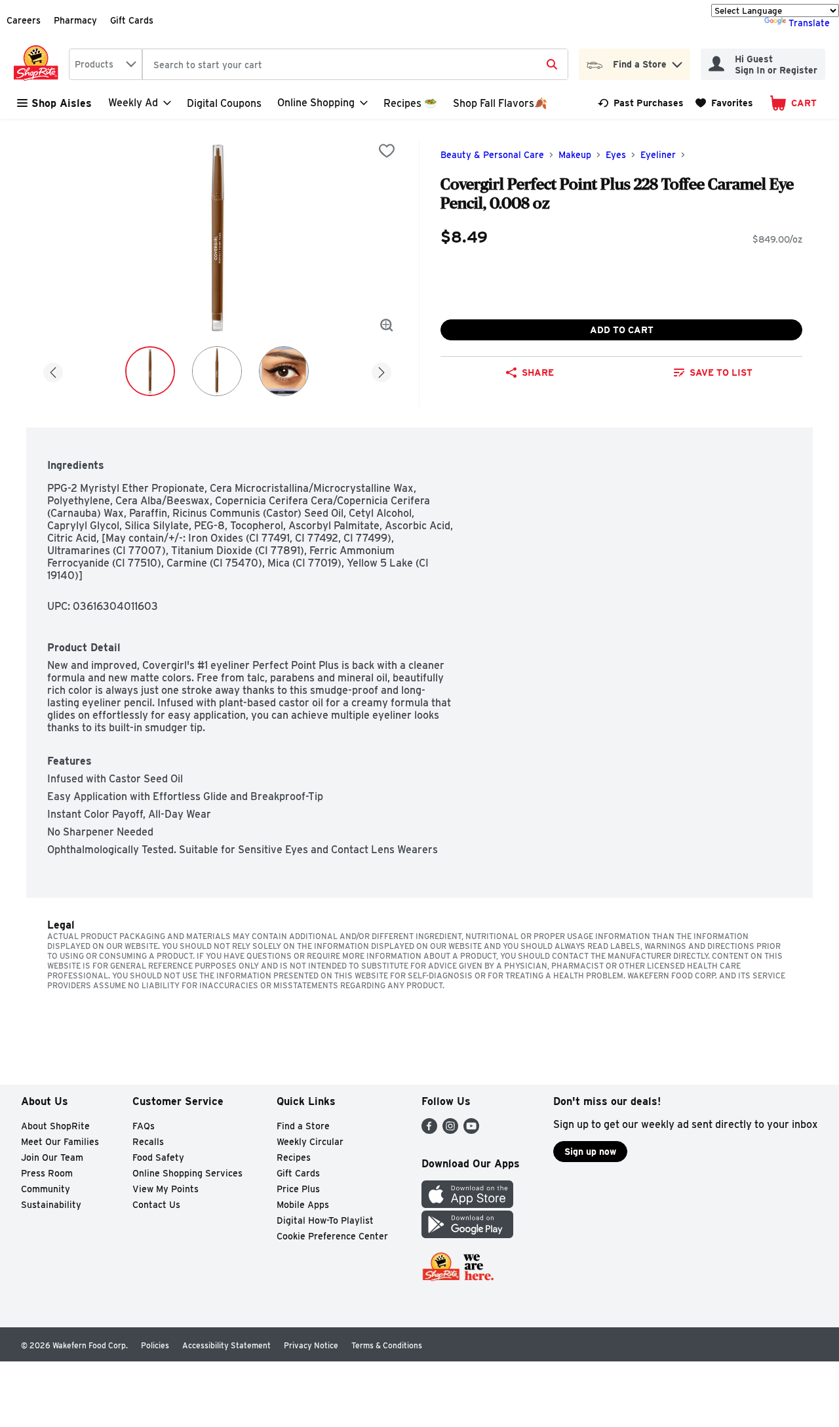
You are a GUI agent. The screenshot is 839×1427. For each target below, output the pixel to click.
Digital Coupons (224, 103)
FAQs (143, 1126)
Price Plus (298, 1189)
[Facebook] (429, 1130)
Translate (809, 23)
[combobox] (105, 64)
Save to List (721, 372)
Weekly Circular (310, 1141)
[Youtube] (471, 1130)
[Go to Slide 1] (150, 371)
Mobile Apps (303, 1204)
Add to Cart (622, 330)
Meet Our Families (60, 1141)
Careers (24, 20)
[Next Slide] (381, 370)
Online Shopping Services (187, 1173)
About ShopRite (55, 1126)
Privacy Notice (311, 1345)
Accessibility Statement (226, 1345)
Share (538, 372)
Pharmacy (75, 20)
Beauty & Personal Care (492, 155)
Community (45, 1189)
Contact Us (156, 1204)
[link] (641, 103)
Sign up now (590, 1151)
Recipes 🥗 (410, 103)
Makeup (574, 155)
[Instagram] (450, 1130)
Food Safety (158, 1157)
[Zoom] (387, 325)
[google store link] (467, 1234)
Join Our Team (52, 1157)
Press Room (47, 1173)
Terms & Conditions (386, 1345)
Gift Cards (131, 20)
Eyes (616, 155)
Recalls (148, 1141)
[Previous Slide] (53, 370)
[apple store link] (467, 1204)
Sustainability (51, 1204)
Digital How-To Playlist (325, 1220)
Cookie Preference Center (332, 1236)
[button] (677, 61)
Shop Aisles (61, 103)
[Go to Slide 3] (284, 371)
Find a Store (303, 1126)
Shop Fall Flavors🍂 (500, 103)
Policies (155, 1345)
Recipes (294, 1157)
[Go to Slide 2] (217, 371)
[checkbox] (387, 151)
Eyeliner (658, 155)
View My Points (165, 1189)
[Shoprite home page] (39, 64)
